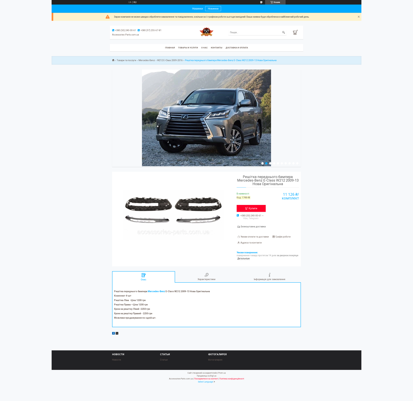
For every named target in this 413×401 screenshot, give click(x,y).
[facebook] (113, 333)
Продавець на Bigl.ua (206, 376)
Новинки (213, 8)
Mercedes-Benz (147, 60)
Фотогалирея (215, 359)
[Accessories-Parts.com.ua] (206, 32)
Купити (253, 208)
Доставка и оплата (237, 47)
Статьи (164, 359)
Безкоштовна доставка (253, 226)
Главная (170, 47)
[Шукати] (283, 32)
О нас (204, 47)
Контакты (216, 47)
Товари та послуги (126, 60)
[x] (117, 333)
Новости (116, 359)
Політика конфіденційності (231, 379)
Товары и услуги (188, 47)
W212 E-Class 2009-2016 (170, 60)
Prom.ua (222, 373)
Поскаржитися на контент (206, 379)
